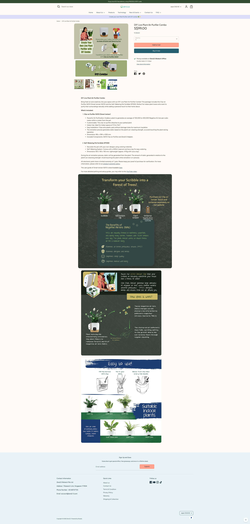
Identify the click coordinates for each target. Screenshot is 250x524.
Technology (122, 12)
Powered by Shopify (76, 518)
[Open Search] (59, 7)
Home (91, 12)
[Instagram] (157, 482)
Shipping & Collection (110, 499)
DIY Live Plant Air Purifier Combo (70, 21)
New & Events (134, 12)
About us (106, 483)
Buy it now (156, 51)
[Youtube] (154, 482)
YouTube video (132, 171)
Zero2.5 (138, 32)
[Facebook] (151, 482)
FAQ (157, 12)
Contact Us (149, 12)
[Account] (186, 7)
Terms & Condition (109, 489)
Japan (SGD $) (174, 7)
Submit (147, 466)
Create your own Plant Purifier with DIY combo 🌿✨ (125, 17)
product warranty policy (111, 164)
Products (111, 12)
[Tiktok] (161, 482)
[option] (101, 51)
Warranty (106, 496)
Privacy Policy (108, 492)
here (120, 168)
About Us (99, 12)
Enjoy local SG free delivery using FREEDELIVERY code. (125, 1)
